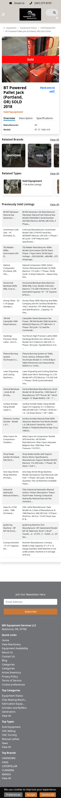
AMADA (6, 774)
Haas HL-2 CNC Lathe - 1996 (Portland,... (10, 510)
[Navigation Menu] (3, 14)
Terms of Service (11, 680)
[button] (57, 18)
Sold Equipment (48, 27)
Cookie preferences (13, 684)
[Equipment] (4, 28)
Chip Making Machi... (14, 699)
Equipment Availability (15, 648)
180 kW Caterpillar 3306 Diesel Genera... (10, 321)
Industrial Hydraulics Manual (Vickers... (11, 492)
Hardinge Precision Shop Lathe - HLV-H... (10, 338)
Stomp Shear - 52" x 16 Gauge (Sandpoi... (11, 303)
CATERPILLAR (9, 766)
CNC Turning (9, 735)
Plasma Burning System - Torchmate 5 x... (10, 356)
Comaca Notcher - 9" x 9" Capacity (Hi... (11, 545)
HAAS (5, 762)
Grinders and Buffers (14, 707)
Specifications (44, 118)
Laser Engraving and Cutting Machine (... (10, 374)
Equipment (11, 27)
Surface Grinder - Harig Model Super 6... (11, 406)
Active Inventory (11, 672)
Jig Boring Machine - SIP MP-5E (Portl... (9, 527)
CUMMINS (8, 770)
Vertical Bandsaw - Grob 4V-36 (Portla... (11, 392)
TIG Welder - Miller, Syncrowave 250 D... (10, 252)
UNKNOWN (8, 758)
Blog (4, 660)
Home (5, 640)
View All (54, 139)
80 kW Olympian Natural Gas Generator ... (10, 214)
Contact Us (8, 656)
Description (26, 118)
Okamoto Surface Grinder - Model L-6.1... (11, 421)
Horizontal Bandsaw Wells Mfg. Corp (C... (10, 285)
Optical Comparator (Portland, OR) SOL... (9, 270)
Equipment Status (28, 27)
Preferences (13, 794)
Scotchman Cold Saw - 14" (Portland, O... (10, 232)
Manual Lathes (10, 739)
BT (36, 125)
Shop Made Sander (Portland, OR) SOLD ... (11, 457)
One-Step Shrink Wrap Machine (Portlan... (10, 474)
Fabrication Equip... (13, 703)
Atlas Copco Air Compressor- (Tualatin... (10, 439)
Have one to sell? (47, 89)
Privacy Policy (10, 676)
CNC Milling (8, 731)
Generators (8, 711)
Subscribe (30, 611)
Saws (5, 743)
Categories (8, 664)
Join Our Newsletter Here (30, 594)
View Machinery (11, 644)
